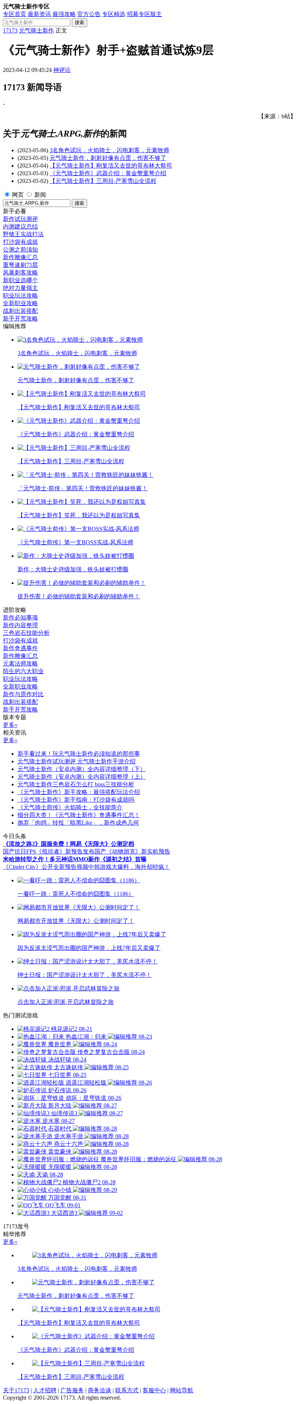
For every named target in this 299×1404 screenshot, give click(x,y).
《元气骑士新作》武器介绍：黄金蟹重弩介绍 (108, 173)
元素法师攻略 (20, 663)
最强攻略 (64, 14)
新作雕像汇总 (20, 257)
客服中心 (154, 1390)
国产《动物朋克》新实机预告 (132, 851)
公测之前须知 (20, 249)
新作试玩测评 (20, 219)
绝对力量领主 (20, 288)
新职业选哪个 (20, 280)
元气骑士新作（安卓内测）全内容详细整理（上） (82, 777)
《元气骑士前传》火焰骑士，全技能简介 (70, 807)
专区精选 (113, 14)
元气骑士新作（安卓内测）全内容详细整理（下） (82, 769)
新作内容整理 (20, 625)
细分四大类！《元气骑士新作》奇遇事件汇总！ (79, 815)
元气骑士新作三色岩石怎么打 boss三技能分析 (76, 784)
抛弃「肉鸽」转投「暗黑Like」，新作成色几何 (78, 823)
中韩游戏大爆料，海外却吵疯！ (129, 867)
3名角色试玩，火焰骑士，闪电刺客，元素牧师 (109, 150)
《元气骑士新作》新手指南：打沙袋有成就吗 (76, 800)
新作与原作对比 (23, 694)
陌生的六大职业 (23, 671)
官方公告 (89, 14)
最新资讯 (39, 14)
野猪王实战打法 (23, 234)
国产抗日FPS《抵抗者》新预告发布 (48, 851)
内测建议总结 (20, 226)
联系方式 (127, 1390)
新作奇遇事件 (20, 648)
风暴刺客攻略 (20, 272)
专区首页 (14, 14)
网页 (18, 195)
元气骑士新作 (36, 30)
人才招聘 (45, 1390)
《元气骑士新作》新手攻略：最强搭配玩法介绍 (79, 792)
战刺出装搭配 (20, 311)
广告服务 (72, 1390)
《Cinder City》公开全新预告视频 (45, 867)
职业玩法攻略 (20, 295)
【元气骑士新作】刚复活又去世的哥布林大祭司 (111, 165)
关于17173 (16, 1390)
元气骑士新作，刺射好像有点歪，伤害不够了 (108, 158)
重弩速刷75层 (20, 265)
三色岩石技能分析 (26, 633)
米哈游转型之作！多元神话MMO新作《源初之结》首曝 (75, 859)
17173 (10, 30)
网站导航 (181, 1390)
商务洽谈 (99, 1390)
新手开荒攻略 (20, 318)
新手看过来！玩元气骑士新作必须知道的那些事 (79, 754)
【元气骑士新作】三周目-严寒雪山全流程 (103, 181)
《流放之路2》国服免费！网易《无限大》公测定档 (68, 844)
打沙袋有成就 (20, 242)
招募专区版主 (144, 14)
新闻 (40, 195)
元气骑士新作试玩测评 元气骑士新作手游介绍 (77, 761)
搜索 (79, 22)
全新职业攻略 (20, 303)
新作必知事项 (20, 617)
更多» (10, 725)
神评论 (62, 70)
